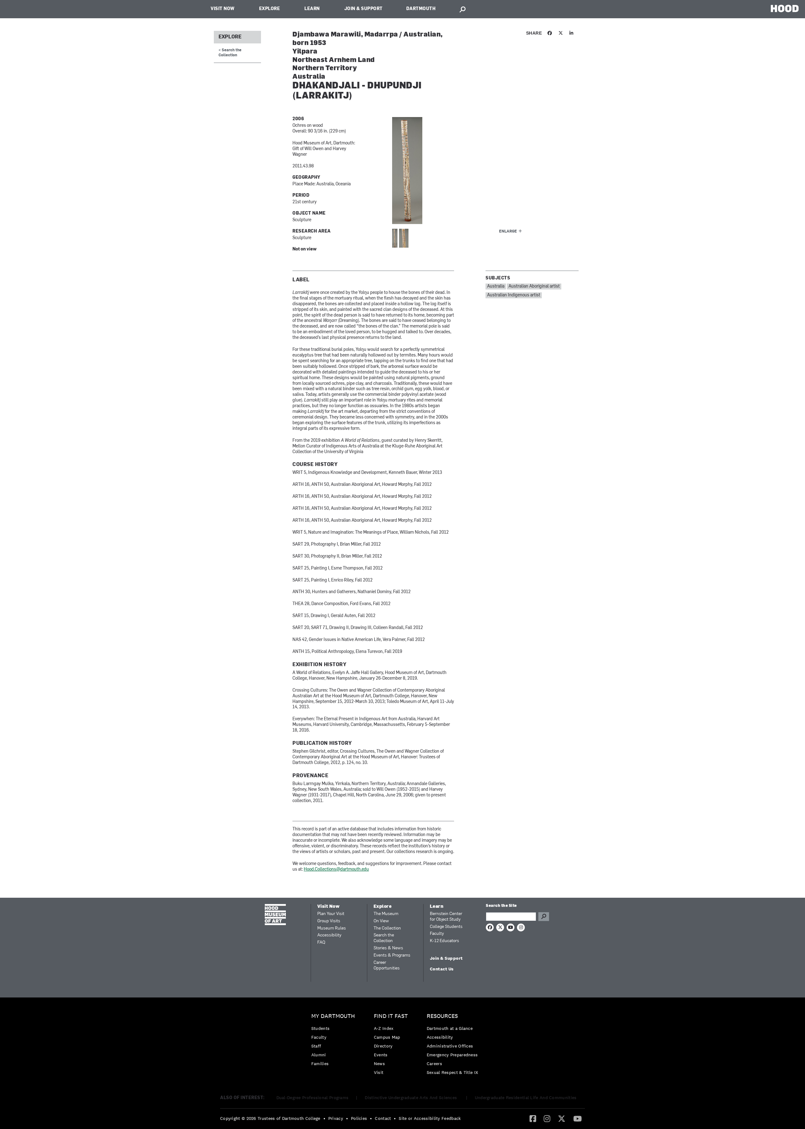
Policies (359, 1118)
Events (381, 1055)
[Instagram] (547, 1118)
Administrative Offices (450, 1046)
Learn (312, 9)
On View (381, 921)
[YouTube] (577, 1118)
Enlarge (508, 231)
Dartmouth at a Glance (450, 1028)
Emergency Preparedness (452, 1055)
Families (320, 1063)
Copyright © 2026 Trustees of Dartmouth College (270, 1118)
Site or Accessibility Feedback (430, 1118)
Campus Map (387, 1037)
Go (543, 916)
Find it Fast (391, 1016)
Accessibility (329, 935)
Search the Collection (384, 938)
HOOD (785, 8)
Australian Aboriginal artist (534, 286)
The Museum (386, 914)
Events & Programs (392, 955)
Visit (379, 1072)
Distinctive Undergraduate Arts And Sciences (411, 1097)
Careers (434, 1063)
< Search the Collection (230, 52)
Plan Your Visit (330, 914)
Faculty (437, 933)
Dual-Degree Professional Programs (312, 1097)
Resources (442, 1016)
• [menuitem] (324, 1118)
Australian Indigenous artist (513, 295)
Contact (383, 1118)
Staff (316, 1046)
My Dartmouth (333, 1016)
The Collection (387, 928)
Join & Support (363, 9)
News (379, 1063)
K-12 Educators (444, 941)
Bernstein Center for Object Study (446, 917)
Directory (383, 1046)
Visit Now (223, 9)
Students (320, 1028)
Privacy (335, 1118)
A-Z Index (384, 1028)
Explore (269, 9)
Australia (495, 286)
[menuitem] (334, 1041)
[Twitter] (561, 1118)
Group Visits (328, 921)
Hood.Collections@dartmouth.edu (336, 869)
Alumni (318, 1055)
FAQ (321, 942)
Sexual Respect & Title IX (452, 1072)
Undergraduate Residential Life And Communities (526, 1097)
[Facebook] (533, 1118)
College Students (446, 926)
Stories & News (388, 948)
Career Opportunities (387, 965)
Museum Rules (331, 928)
